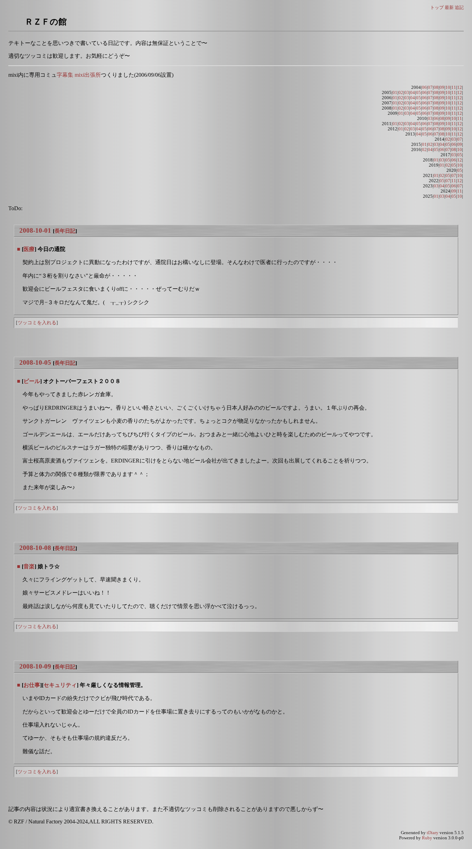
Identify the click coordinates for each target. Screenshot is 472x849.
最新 (449, 7)
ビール (31, 381)
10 (447, 87)
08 (436, 87)
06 (424, 87)
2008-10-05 (35, 362)
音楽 (29, 566)
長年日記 (65, 231)
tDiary (432, 832)
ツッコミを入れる (37, 322)
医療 (29, 249)
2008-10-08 (35, 547)
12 (459, 87)
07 (430, 87)
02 (400, 92)
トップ (437, 7)
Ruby (427, 838)
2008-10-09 (35, 666)
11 (453, 87)
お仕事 (31, 685)
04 (412, 92)
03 (406, 92)
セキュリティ (60, 685)
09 (442, 87)
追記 (459, 7)
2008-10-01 (35, 230)
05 (418, 92)
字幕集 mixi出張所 (79, 75)
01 (395, 92)
